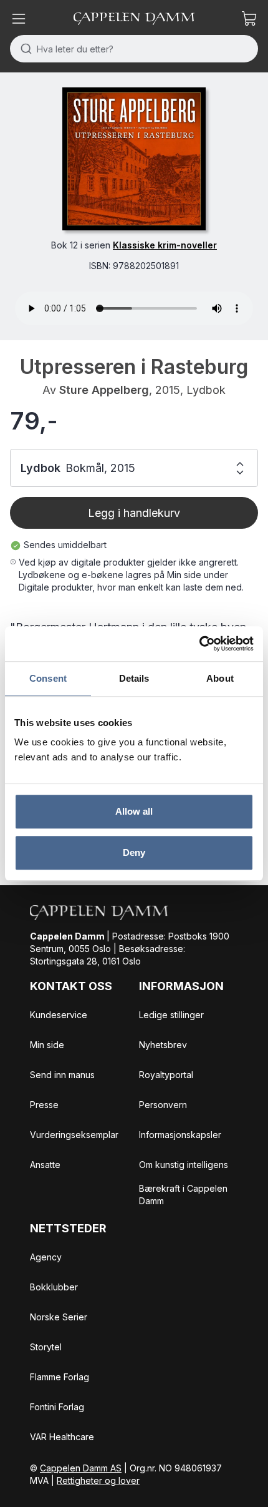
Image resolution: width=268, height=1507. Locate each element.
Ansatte (45, 1164)
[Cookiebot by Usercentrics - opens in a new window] (199, 644)
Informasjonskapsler (180, 1134)
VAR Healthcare (62, 1436)
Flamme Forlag (59, 1377)
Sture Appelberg (104, 389)
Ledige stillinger (171, 1014)
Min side (47, 1044)
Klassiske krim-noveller (165, 245)
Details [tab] (134, 678)
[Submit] (23, 48)
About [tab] (220, 678)
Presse (44, 1104)
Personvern (163, 1104)
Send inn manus (62, 1074)
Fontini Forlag (57, 1406)
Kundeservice (58, 1014)
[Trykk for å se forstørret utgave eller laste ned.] (133, 158)
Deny (134, 852)
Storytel (46, 1347)
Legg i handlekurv (134, 512)
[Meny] (18, 18)
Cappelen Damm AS (81, 1468)
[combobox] (134, 48)
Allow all (134, 811)
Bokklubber (54, 1287)
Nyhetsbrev (163, 1044)
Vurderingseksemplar (74, 1134)
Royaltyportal (166, 1074)
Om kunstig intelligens (183, 1164)
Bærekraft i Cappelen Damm (183, 1194)
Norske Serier (58, 1317)
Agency (46, 1257)
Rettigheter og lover (98, 1480)
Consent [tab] (48, 678)
